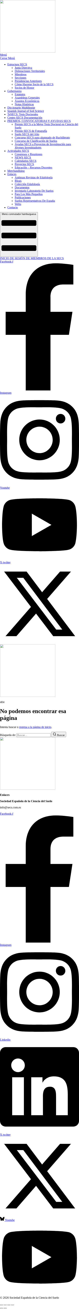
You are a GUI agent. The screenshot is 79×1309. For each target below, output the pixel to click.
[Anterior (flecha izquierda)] (1, 1308)
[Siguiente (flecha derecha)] (5, 1308)
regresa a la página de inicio (35, 727)
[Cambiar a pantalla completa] (5, 1304)
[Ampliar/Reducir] (1, 1304)
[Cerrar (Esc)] (12, 1304)
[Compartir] (8, 1304)
